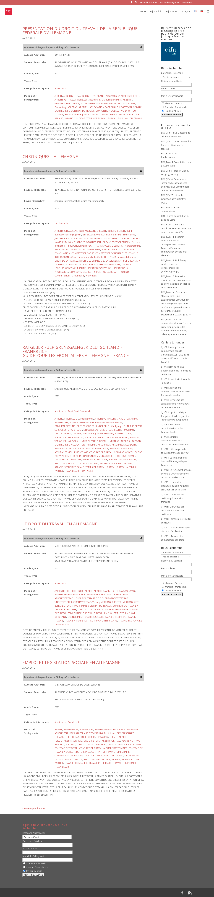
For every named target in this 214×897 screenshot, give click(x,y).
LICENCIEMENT (71, 463)
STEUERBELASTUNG (94, 429)
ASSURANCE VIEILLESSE (67, 452)
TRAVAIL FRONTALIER (76, 762)
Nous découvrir (147, 3)
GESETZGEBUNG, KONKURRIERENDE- (102, 234)
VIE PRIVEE (91, 275)
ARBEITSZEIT (81, 99)
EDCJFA (186, 11)
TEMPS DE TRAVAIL (96, 118)
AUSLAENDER (76, 230)
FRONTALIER (115, 459)
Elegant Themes (42, 892)
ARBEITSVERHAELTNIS (106, 418)
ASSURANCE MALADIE (121, 448)
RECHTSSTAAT (62, 249)
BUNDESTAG (108, 249)
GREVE (77, 114)
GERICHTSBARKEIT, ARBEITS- (117, 99)
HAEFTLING (129, 234)
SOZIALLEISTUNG (64, 429)
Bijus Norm (172, 11)
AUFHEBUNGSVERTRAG (81, 422)
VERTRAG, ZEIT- (131, 602)
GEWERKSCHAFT (63, 103)
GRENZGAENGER (85, 426)
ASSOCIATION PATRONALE (104, 107)
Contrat (83, 605)
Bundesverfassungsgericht (68, 234)
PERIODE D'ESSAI (89, 463)
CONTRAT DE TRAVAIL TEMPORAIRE (110, 751)
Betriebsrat (95, 99)
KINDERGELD (102, 426)
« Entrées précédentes (33, 808)
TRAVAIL (112, 118)
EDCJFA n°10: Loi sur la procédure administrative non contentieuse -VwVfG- (176, 228)
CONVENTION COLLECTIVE (110, 110)
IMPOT (58, 463)
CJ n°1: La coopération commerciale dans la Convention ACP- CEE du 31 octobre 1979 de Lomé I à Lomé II (175, 354)
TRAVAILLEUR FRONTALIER (79, 470)
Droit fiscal (73, 411)
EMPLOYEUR (89, 459)
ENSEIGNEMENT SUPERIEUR (120, 260)
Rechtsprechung (132, 245)
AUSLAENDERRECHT (95, 230)
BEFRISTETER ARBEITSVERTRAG (86, 733)
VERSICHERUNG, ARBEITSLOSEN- (114, 433)
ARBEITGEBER (70, 95)
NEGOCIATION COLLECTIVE (124, 114)
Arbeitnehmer (113, 95)
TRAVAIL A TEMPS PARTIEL (79, 620)
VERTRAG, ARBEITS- (78, 107)
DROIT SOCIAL (62, 459)
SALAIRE (59, 118)
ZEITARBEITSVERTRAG (66, 605)
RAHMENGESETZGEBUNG (109, 245)
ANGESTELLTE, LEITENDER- (69, 590)
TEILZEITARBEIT (63, 433)
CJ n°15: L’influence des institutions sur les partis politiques (173, 510)
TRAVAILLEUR (62, 624)
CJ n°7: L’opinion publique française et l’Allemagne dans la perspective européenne (176, 416)
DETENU (108, 256)
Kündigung (116, 426)
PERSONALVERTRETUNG (114, 103)
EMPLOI (69, 114)
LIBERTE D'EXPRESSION (99, 268)
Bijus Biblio (156, 11)
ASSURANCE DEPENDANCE (94, 448)
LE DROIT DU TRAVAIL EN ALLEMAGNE (59, 524)
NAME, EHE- (61, 242)
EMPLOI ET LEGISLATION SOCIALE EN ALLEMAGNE (71, 662)
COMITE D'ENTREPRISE (120, 744)
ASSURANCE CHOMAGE (67, 448)
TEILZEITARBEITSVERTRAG (114, 598)
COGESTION (125, 107)
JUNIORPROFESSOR (65, 238)
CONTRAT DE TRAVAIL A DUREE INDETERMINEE (103, 609)
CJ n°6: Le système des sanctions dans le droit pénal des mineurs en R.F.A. (175, 403)
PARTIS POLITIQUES (98, 271)
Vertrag (96, 602)
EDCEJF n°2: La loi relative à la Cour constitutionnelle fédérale (176, 145)
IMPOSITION (129, 459)
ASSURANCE (104, 444)
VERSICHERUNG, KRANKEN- (69, 437)
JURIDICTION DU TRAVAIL (95, 114)
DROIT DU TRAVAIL (125, 455)
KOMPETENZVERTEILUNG (89, 238)
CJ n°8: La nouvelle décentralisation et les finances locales (172, 428)
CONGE (84, 452)
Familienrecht (61, 223)
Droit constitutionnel (124, 256)
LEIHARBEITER (62, 736)
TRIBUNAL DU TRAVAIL (130, 118)
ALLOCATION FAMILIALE (84, 444)
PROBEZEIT (136, 426)
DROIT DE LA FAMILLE (66, 260)
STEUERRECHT (113, 429)
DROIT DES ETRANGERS (91, 260)
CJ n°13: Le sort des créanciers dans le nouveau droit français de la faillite (175, 486)
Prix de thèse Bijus (168, 3)
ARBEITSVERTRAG (64, 99)
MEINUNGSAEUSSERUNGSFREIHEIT (122, 238)
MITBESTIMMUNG (90, 103)
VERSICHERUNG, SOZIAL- (68, 441)
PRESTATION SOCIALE (111, 463)
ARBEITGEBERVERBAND (91, 95)
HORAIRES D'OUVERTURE (107, 264)
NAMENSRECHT (76, 242)
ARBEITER (99, 590)
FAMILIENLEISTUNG (65, 426)
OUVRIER (89, 616)
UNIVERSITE (78, 275)
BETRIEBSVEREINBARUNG (108, 422)
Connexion (187, 3)
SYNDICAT (79, 118)
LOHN (76, 103)
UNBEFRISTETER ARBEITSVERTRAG (73, 602)
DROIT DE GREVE (93, 755)
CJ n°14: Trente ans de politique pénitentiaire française (172, 498)
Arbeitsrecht (61, 88)
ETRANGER (72, 264)
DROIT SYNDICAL (64, 759)
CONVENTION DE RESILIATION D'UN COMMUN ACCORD (84, 455)
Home (143, 11)
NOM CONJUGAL (78, 271)
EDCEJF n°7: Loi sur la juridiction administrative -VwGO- (174, 199)
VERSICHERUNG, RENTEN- (125, 437)
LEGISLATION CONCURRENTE (70, 268)
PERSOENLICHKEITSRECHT (81, 245)
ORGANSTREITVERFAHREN (116, 242)
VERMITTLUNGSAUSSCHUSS (85, 249)
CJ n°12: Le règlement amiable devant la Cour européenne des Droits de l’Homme (176, 473)
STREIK (131, 103)
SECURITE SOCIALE (74, 467)
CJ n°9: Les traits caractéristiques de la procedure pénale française (175, 440)
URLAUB (77, 433)
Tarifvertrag (60, 107)
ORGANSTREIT (93, 242)
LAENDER (127, 264)
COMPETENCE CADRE (82, 253)
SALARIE (68, 118)
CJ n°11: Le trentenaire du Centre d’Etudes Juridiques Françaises (174, 461)
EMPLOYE (76, 459)
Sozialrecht (85, 411)
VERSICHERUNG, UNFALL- (95, 441)
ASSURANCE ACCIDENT (124, 444)
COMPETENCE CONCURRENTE (111, 253)
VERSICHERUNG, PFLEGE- (97, 437)
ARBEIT (58, 95)
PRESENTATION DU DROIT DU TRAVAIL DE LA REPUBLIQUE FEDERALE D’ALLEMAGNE (79, 30)
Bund (129, 230)
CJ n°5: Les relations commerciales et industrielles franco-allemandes (176, 391)
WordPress (74, 892)
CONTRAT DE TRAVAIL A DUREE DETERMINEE (103, 748)
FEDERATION (86, 264)
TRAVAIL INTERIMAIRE (105, 620)
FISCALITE (102, 459)
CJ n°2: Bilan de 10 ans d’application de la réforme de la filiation (176, 370)
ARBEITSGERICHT (130, 95)
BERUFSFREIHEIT (116, 230)
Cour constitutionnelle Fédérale (87, 256)
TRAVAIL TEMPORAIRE (130, 620)
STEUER (78, 429)
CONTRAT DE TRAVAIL (82, 110)
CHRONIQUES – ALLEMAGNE (50, 156)
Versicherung (89, 433)
